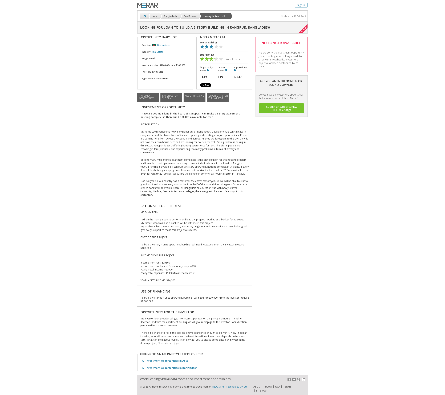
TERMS (287, 386)
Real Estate (157, 51)
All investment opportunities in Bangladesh (169, 367)
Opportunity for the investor (218, 97)
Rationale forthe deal (170, 97)
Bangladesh (163, 45)
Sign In (301, 5)
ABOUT (257, 386)
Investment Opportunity (146, 97)
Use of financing (194, 95)
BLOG (268, 386)
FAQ (277, 386)
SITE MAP (261, 390)
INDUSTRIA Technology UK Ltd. (230, 386)
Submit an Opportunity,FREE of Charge (281, 108)
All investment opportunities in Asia (165, 360)
